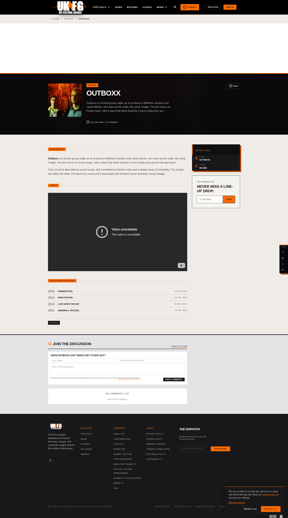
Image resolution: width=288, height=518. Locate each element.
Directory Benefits (125, 464)
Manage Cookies (155, 444)
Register (213, 7)
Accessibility (154, 459)
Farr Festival (65, 297)
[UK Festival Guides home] (62, 427)
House (92, 85)
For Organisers (123, 459)
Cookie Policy (154, 439)
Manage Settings (237, 502)
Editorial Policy (156, 454)
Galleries (86, 449)
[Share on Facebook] (283, 258)
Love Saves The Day (68, 304)
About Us (119, 434)
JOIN (229, 199)
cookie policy (269, 494)
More (162, 7)
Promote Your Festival (127, 478)
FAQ (116, 488)
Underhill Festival (69, 310)
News (118, 7)
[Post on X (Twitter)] (283, 252)
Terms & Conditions (158, 449)
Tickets (190, 7)
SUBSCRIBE (220, 449)
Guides (147, 7)
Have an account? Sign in (129, 378)
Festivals (101, 7)
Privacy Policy (155, 434)
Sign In (230, 7)
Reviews (132, 7)
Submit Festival (123, 454)
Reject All (250, 509)
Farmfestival (65, 291)
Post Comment (174, 379)
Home (56, 19)
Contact (119, 444)
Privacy (224, 506)
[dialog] (255, 500)
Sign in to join (179, 346)
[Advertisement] (144, 51)
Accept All (270, 509)
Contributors (122, 439)
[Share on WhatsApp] (283, 264)
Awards (85, 454)
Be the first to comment (102, 122)
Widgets (118, 483)
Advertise (119, 449)
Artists (69, 19)
